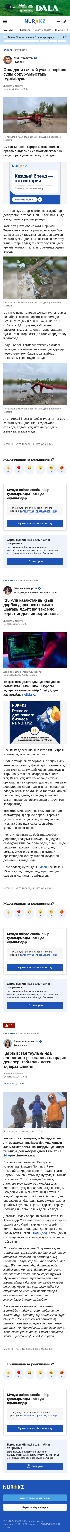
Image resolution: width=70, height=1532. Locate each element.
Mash (43, 867)
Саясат (8, 29)
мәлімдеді (40, 1233)
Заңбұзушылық (29, 581)
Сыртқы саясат (43, 29)
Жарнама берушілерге (35, 1507)
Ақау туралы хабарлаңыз (35, 1498)
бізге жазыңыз (43, 444)
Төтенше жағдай (30, 1033)
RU (58, 21)
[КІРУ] (65, 21)
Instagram (37, 561)
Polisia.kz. (29, 694)
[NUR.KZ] (35, 21)
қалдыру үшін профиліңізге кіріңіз (38, 510)
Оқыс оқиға (10, 581)
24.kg (7, 1155)
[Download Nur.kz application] (35, 8)
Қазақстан (25, 29)
